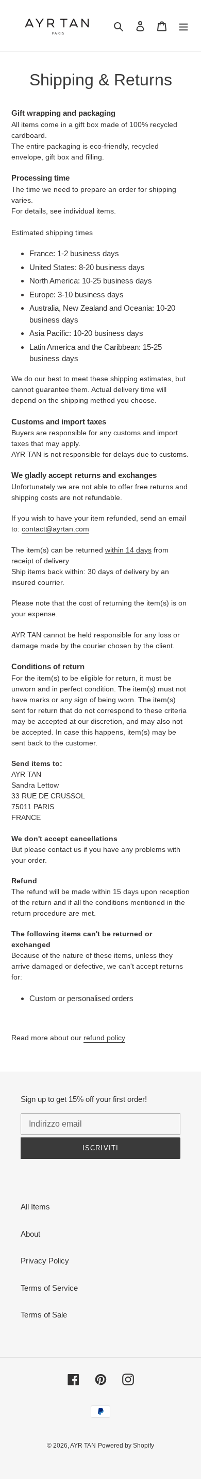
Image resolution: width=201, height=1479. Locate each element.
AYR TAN (83, 1445)
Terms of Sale (44, 1314)
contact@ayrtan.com (55, 529)
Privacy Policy (45, 1260)
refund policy (104, 1037)
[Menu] (183, 26)
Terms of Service (49, 1288)
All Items (35, 1206)
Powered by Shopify (126, 1445)
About (30, 1233)
